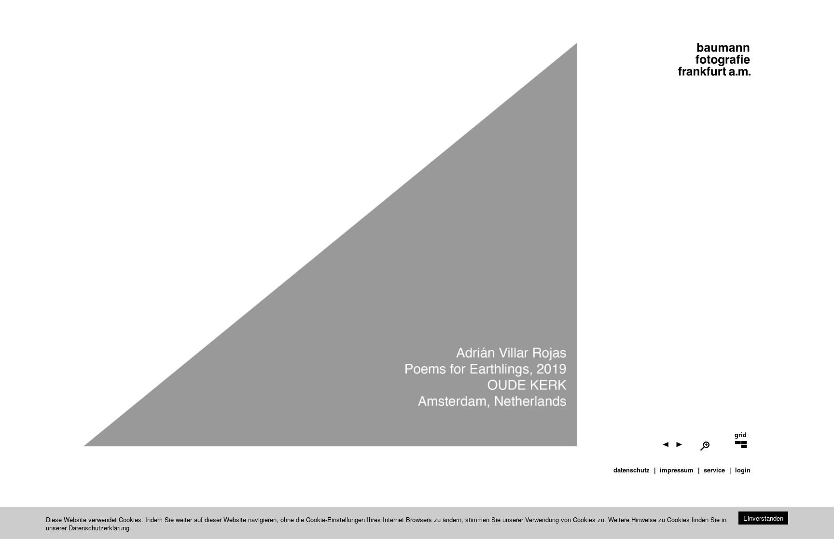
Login (743, 469)
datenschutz (631, 469)
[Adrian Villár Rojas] (722, 450)
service (714, 469)
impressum (677, 469)
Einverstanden (763, 518)
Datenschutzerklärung (99, 527)
